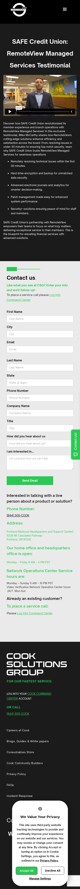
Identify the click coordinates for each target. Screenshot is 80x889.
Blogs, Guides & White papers (28, 741)
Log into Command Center (34, 613)
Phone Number (17, 391)
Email (11, 342)
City (9, 327)
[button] (64, 9)
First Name (14, 312)
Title (10, 421)
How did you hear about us (26, 436)
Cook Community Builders (25, 763)
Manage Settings (40, 878)
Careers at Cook (18, 730)
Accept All (26, 870)
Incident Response (20, 795)
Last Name (14, 360)
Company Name (18, 406)
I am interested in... (20, 451)
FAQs (10, 785)
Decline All (52, 870)
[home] (18, 10)
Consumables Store (20, 752)
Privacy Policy (16, 774)
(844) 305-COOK (18, 515)
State (11, 375)
